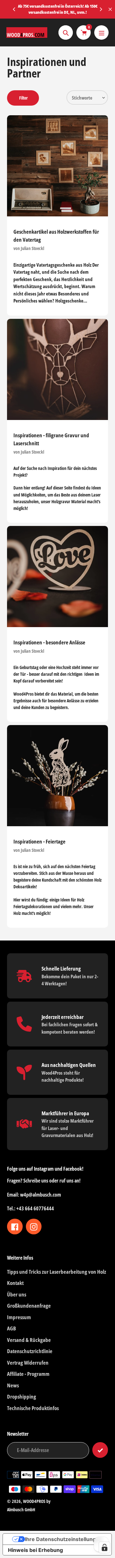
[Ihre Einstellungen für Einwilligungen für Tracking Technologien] (104, 1547)
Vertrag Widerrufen (28, 1362)
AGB (11, 1328)
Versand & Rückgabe (29, 1340)
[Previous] (14, 9)
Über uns (16, 1294)
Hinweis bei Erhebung (35, 1550)
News (13, 1385)
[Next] (100, 9)
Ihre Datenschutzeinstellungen (63, 1539)
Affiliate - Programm (28, 1373)
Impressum (19, 1317)
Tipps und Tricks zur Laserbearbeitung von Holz (56, 1271)
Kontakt (15, 1283)
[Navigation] (101, 32)
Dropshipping (21, 1396)
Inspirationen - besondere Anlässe (49, 642)
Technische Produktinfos (33, 1408)
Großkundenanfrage (29, 1305)
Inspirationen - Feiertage (39, 841)
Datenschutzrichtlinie (29, 1351)
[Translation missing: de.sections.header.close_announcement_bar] (110, 9)
